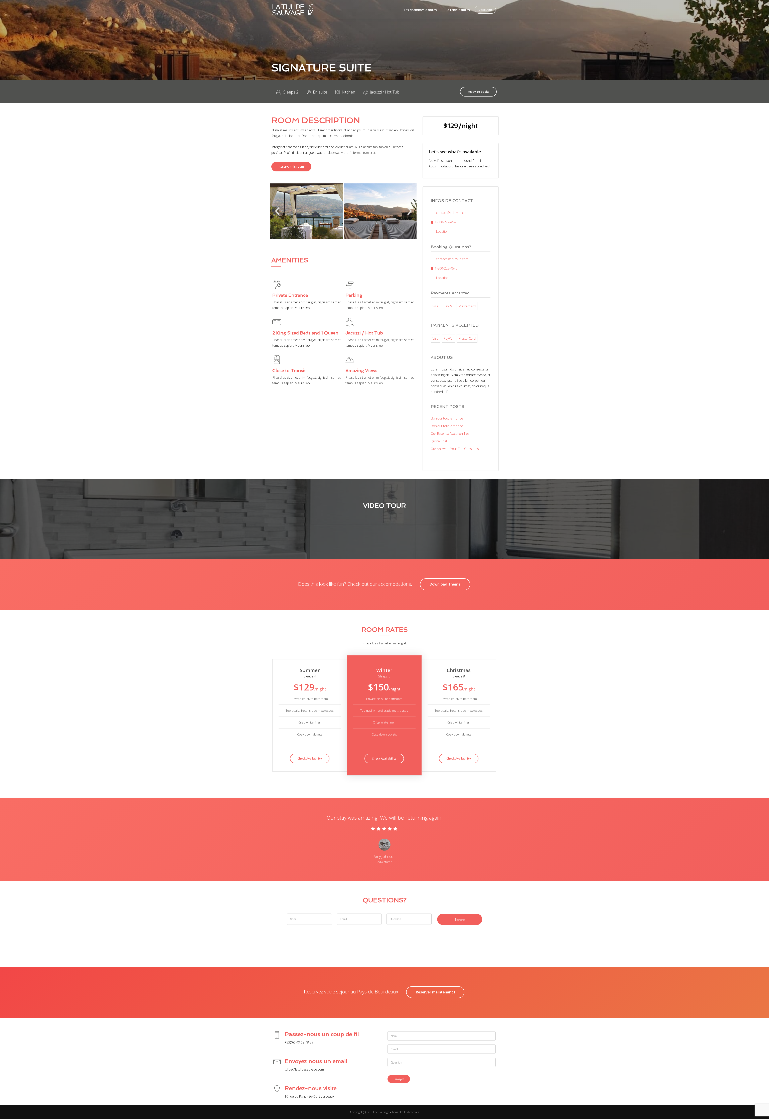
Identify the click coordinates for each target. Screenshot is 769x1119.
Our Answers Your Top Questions (455, 449)
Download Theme (445, 584)
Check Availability (309, 758)
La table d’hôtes (458, 10)
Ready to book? (478, 92)
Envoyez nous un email (316, 1061)
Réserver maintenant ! (435, 992)
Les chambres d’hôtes (420, 10)
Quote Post (439, 441)
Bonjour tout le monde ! (447, 418)
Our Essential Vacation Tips (450, 433)
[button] (277, 211)
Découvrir (485, 10)
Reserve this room (291, 166)
